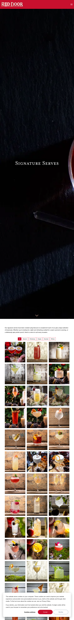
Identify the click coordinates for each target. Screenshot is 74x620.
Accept (45, 612)
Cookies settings (29, 612)
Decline (61, 612)
